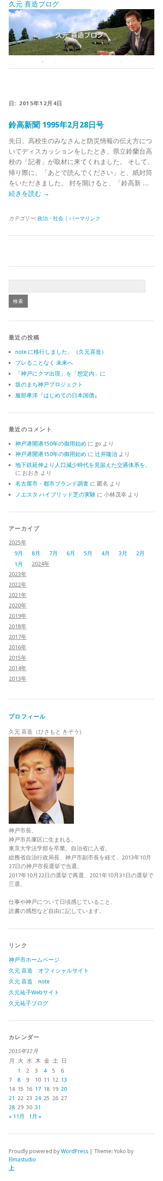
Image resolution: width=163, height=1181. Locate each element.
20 (64, 1089)
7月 (53, 553)
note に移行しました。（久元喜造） (61, 352)
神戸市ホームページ (34, 959)
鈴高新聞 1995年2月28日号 (56, 124)
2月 (140, 553)
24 (38, 1098)
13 (64, 1080)
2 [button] (42, 61)
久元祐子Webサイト (34, 992)
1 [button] (29, 61)
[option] (81, 32)
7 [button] (107, 61)
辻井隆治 (106, 454)
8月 (36, 553)
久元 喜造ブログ (34, 4)
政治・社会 (50, 218)
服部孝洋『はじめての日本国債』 (57, 395)
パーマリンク (84, 218)
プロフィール (27, 716)
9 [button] (134, 61)
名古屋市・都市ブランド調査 (52, 483)
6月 (71, 553)
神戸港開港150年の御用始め (50, 443)
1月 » (35, 1116)
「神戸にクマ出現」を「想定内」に (60, 373)
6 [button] (94, 61)
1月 (18, 564)
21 (12, 1098)
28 (12, 1107)
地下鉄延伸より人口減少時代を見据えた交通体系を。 (83, 465)
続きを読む (29, 194)
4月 (105, 553)
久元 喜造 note (29, 981)
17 (38, 1089)
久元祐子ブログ (28, 1003)
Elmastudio (22, 1159)
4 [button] (68, 61)
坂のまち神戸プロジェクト (49, 384)
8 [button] (120, 61)
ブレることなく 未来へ (44, 362)
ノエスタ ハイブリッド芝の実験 (55, 494)
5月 (88, 553)
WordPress (74, 1151)
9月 (18, 553)
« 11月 (17, 1116)
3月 (123, 553)
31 (38, 1107)
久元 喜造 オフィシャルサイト (49, 970)
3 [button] (55, 61)
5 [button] (81, 61)
